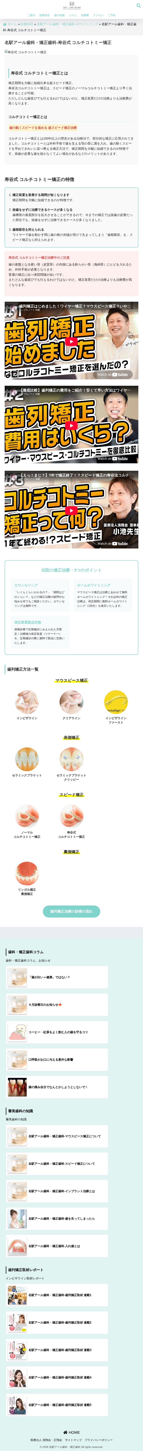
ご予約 (112, 15)
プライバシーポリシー (99, 1440)
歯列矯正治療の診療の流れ (71, 911)
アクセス (98, 15)
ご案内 (31, 15)
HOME (74, 1432)
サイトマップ (73, 1440)
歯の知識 (59, 15)
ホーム (12, 24)
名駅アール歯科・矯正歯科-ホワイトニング (67, 24)
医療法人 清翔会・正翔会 (46, 1440)
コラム (73, 15)
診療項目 (44, 15)
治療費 (85, 15)
